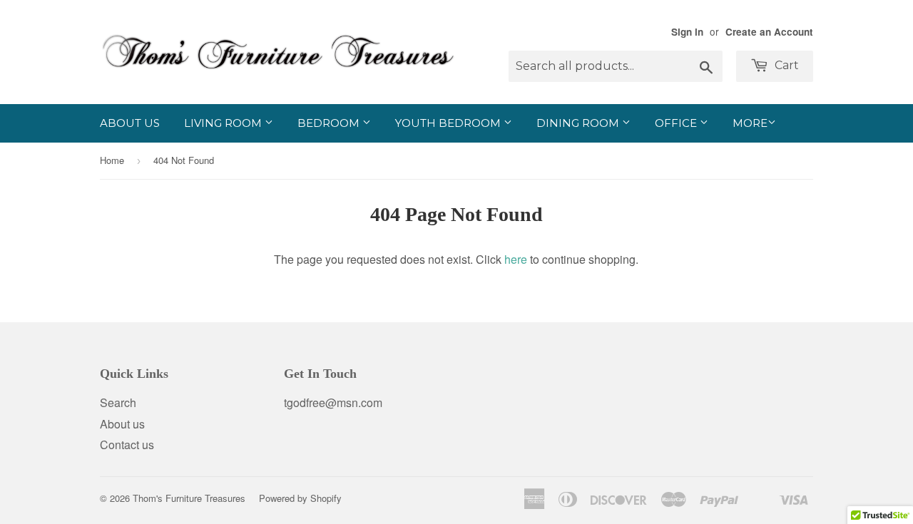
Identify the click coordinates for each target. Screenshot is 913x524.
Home (112, 160)
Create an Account (769, 31)
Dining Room (579, 123)
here (515, 259)
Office (677, 123)
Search (118, 402)
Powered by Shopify (300, 498)
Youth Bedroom (449, 123)
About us (130, 123)
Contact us (127, 444)
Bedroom (329, 123)
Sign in (687, 31)
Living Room (224, 123)
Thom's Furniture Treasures (189, 498)
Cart (785, 65)
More (750, 123)
